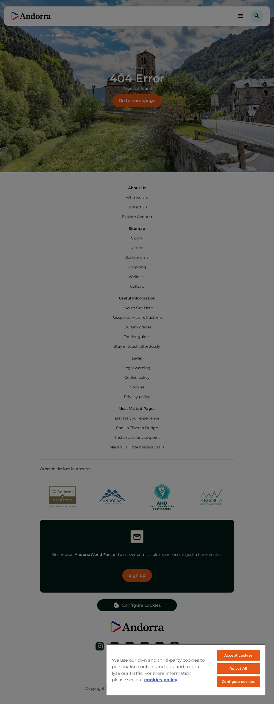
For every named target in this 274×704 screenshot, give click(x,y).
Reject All (238, 668)
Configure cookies (238, 681)
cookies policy (160, 679)
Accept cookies (238, 655)
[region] (185, 669)
